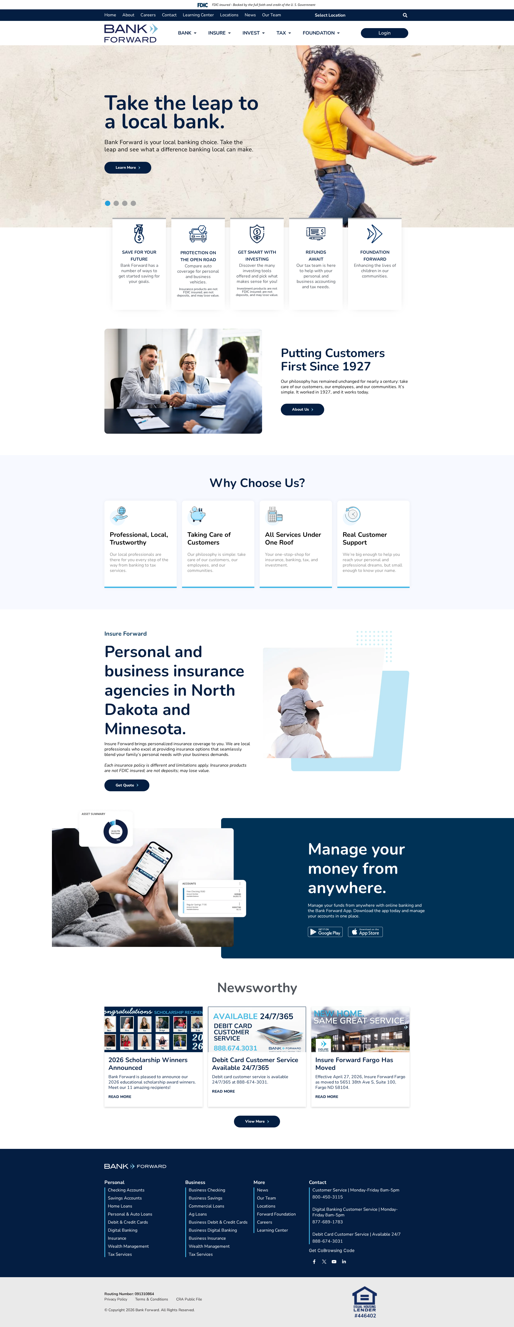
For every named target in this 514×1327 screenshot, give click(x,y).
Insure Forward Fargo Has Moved (354, 1064)
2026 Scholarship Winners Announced (148, 1064)
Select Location (330, 15)
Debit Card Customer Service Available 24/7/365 (255, 1064)
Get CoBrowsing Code (331, 1250)
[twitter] (324, 1261)
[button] (405, 15)
